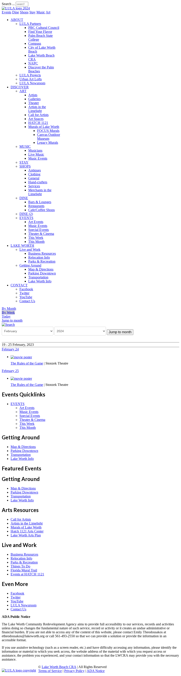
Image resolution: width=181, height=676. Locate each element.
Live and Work (29, 249)
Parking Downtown (42, 273)
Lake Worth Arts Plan (26, 535)
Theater (33, 103)
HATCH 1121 (38, 123)
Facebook (26, 289)
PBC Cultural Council (43, 27)
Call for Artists (38, 115)
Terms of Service (50, 671)
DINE (23, 198)
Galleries (34, 99)
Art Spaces (35, 119)
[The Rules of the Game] (21, 357)
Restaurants (36, 206)
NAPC (33, 63)
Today (6, 316)
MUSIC (25, 146)
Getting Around (30, 265)
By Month (9, 308)
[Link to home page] (16, 8)
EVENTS (26, 218)
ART (22, 91)
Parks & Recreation (41, 261)
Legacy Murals (47, 142)
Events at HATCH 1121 (27, 574)
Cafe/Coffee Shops (41, 210)
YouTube (25, 297)
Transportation (38, 277)
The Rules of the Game (27, 363)
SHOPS (25, 166)
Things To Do (20, 566)
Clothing (34, 174)
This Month (36, 241)
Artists (32, 95)
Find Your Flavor (40, 31)
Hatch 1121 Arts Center (27, 531)
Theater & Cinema (41, 234)
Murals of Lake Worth (43, 127)
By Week (8, 312)
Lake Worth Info (39, 281)
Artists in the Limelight (37, 109)
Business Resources (42, 253)
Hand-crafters (37, 182)
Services (34, 186)
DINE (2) (26, 214)
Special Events (38, 230)
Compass (34, 43)
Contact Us (27, 301)
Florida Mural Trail (24, 570)
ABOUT (17, 20)
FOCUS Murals (48, 131)
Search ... (8, 4)
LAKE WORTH (22, 245)
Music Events (37, 158)
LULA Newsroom (32, 83)
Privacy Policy (74, 671)
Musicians (35, 150)
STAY (23, 162)
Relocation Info (39, 257)
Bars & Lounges (39, 202)
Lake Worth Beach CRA (59, 667)
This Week (35, 237)
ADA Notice (96, 671)
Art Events (35, 222)
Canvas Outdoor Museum (48, 136)
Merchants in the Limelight (39, 192)
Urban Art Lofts (30, 79)
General (33, 178)
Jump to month (12, 320)
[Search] (8, 324)
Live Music (36, 154)
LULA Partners (30, 24)
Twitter (24, 293)
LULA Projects (30, 75)
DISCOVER (20, 87)
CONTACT (19, 285)
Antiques (34, 170)
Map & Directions (40, 269)
